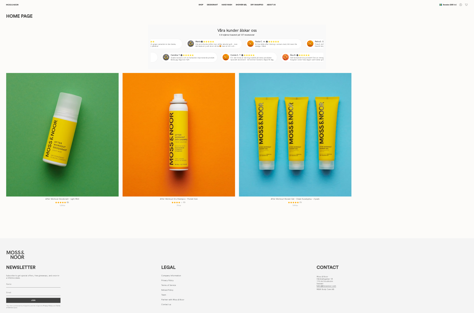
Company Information (171, 276)
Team (163, 295)
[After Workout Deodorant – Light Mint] (62, 135)
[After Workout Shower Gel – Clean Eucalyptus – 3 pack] (295, 135)
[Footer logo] (15, 254)
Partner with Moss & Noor (172, 300)
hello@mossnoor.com (326, 286)
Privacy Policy (48, 306)
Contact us (166, 304)
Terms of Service (168, 285)
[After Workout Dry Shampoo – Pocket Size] (179, 135)
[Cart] (466, 5)
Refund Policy (167, 290)
